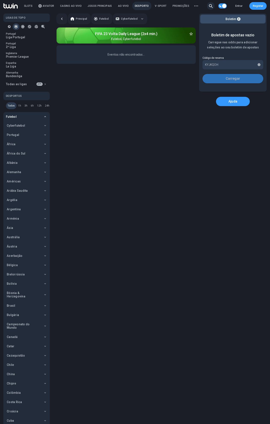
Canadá (12, 337)
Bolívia (12, 283)
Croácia (12, 411)
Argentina (14, 209)
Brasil (11, 305)
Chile (10, 365)
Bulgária (13, 315)
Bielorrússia (16, 274)
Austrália (13, 237)
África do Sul (16, 153)
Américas (14, 181)
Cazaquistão (16, 355)
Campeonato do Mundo (18, 326)
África (11, 144)
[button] (211, 6)
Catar (10, 346)
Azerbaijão (15, 255)
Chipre (11, 383)
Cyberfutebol (16, 125)
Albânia (12, 162)
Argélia (12, 200)
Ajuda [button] (232, 101)
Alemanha (14, 172)
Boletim (232, 19)
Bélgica (12, 265)
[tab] (9, 26)
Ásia (10, 228)
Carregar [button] (233, 79)
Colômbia (14, 392)
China (11, 374)
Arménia (13, 218)
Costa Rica (14, 402)
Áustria (12, 246)
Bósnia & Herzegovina (16, 294)
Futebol (11, 116)
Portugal (13, 135)
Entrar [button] (239, 5)
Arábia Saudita (17, 190)
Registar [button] (258, 5)
